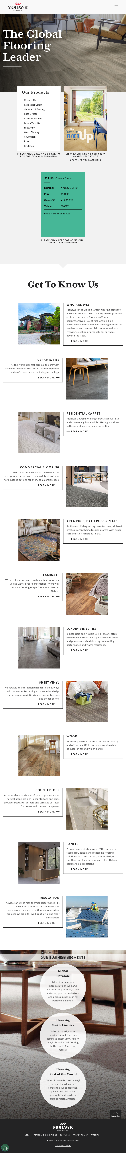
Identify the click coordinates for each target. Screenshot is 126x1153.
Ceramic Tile (30, 100)
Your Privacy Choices (63, 1145)
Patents (95, 1135)
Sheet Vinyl (29, 127)
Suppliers (65, 1135)
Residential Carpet (33, 104)
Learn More (79, 340)
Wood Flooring (31, 132)
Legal (28, 1135)
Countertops (30, 136)
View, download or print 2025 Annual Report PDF (85, 155)
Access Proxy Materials (85, 160)
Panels (27, 141)
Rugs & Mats (30, 113)
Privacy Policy (80, 1135)
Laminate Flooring (33, 118)
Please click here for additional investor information (63, 241)
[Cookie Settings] (5, 1147)
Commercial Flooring (34, 109)
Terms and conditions (45, 1135)
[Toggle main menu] (116, 7)
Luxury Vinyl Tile (32, 123)
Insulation (29, 145)
